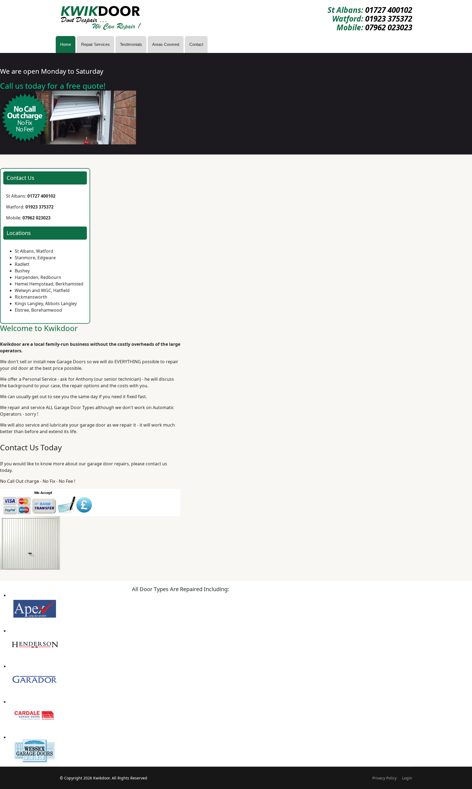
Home (65, 44)
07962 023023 (388, 27)
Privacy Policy (384, 778)
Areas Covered (165, 44)
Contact (196, 44)
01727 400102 (388, 10)
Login (407, 778)
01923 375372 (388, 18)
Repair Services (95, 44)
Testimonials (131, 44)
